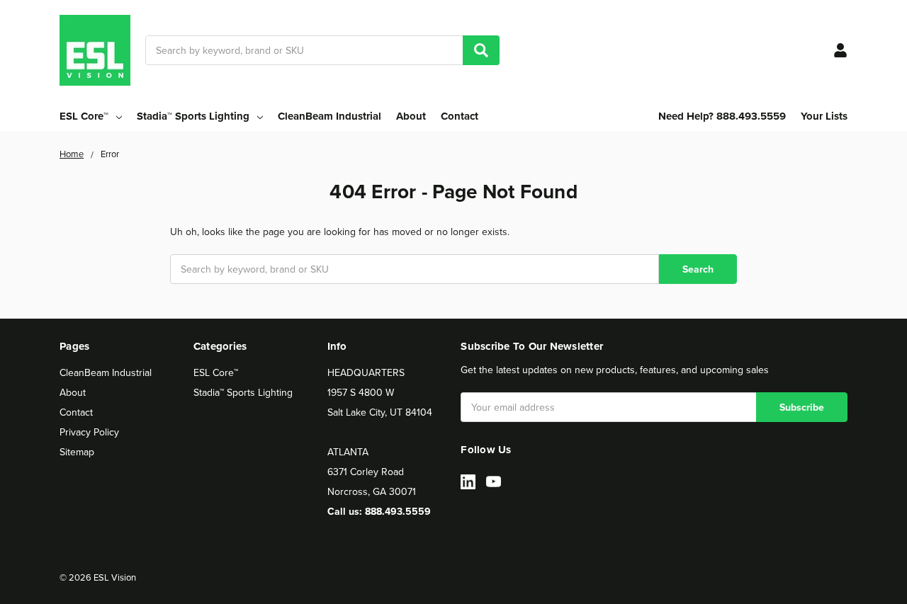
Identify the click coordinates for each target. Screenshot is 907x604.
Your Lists (824, 116)
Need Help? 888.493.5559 (722, 116)
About (411, 116)
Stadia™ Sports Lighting (243, 392)
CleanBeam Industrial (329, 116)
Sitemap (77, 452)
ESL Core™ (215, 372)
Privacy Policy (89, 432)
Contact (459, 116)
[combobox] (322, 50)
